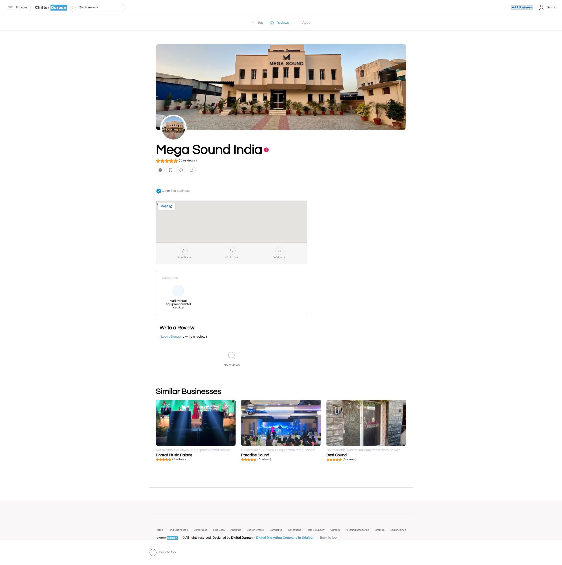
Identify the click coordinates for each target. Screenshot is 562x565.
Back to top (328, 538)
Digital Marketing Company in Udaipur (285, 538)
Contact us (276, 530)
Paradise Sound (255, 455)
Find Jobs (219, 530)
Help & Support (315, 530)
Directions (184, 257)
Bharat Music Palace (174, 455)
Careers (335, 530)
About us (236, 530)
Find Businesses (178, 530)
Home (159, 530)
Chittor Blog (200, 530)
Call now (231, 257)
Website (279, 257)
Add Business (522, 7)
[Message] (181, 170)
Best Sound (336, 455)
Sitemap (380, 530)
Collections (294, 530)
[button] (160, 170)
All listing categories (357, 530)
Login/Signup (398, 530)
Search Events (255, 530)
